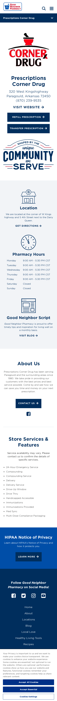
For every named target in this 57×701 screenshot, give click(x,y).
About (28, 613)
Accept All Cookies (28, 682)
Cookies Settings (28, 696)
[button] (44, 8)
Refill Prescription (26, 117)
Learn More (26, 556)
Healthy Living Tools (28, 637)
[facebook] (28, 414)
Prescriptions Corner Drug (18, 17)
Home (28, 606)
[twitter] (23, 595)
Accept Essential (28, 689)
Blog (28, 625)
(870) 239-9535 (28, 100)
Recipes (28, 644)
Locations (28, 619)
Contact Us (26, 403)
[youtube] (43, 595)
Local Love (28, 631)
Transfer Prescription (26, 128)
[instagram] (33, 595)
